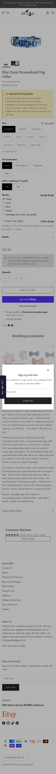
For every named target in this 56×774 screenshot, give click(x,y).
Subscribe (28, 400)
